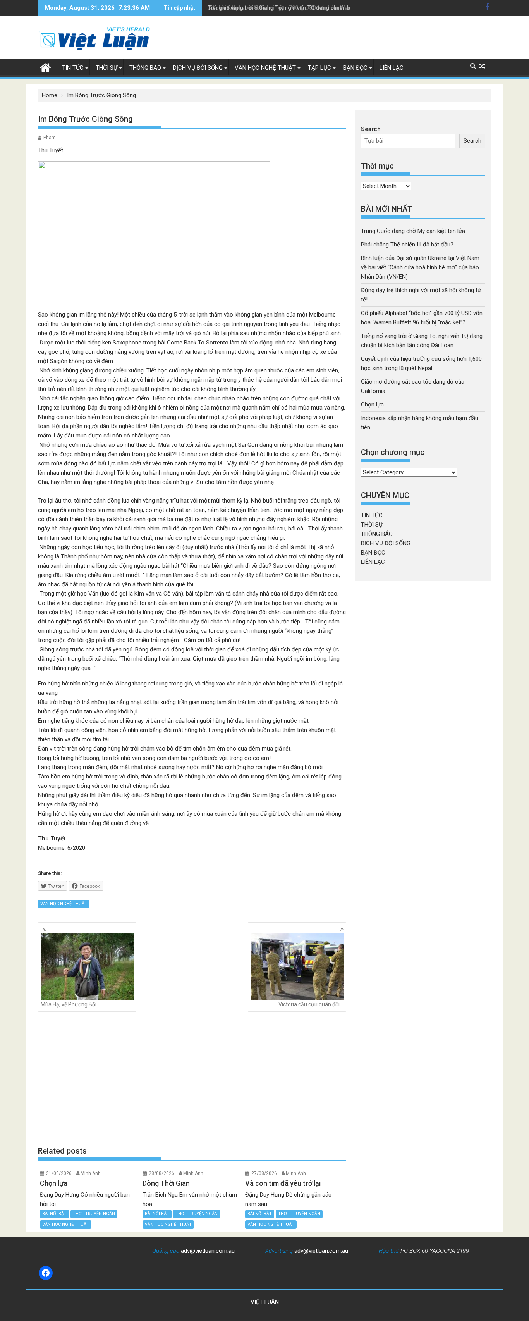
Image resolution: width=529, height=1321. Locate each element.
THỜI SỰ (106, 67)
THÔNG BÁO (145, 67)
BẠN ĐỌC (355, 67)
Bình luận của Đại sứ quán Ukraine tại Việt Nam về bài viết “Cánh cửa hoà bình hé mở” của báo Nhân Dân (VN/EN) (420, 267)
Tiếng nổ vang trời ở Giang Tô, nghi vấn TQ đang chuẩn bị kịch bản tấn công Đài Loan (314, 8)
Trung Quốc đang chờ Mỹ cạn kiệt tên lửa (413, 230)
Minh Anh (91, 1173)
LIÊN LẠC (392, 67)
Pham (49, 137)
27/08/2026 (264, 1173)
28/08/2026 (161, 1173)
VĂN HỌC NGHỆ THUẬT (265, 67)
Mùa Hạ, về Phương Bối (68, 1004)
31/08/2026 (59, 1173)
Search (371, 129)
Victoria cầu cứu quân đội (309, 1004)
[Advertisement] (192, 1078)
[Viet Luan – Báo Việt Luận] (45, 67)
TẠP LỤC (319, 67)
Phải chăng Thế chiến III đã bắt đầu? (407, 244)
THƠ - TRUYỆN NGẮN (94, 1213)
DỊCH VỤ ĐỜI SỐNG (198, 67)
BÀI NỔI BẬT (54, 1213)
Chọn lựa (372, 404)
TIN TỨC (73, 67)
